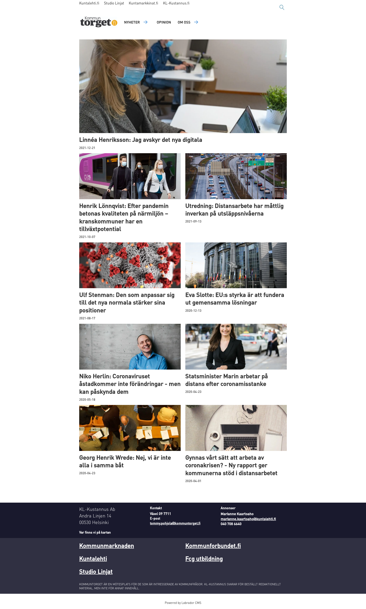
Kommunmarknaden (106, 545)
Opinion (164, 22)
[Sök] (281, 7)
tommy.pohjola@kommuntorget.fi (175, 523)
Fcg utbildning (204, 558)
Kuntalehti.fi (89, 3)
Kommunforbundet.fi (213, 545)
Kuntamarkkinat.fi (143, 3)
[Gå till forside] (98, 22)
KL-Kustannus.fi (176, 3)
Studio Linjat (114, 3)
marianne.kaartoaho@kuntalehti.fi (248, 518)
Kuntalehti (93, 558)
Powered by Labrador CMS (183, 603)
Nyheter (132, 22)
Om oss (184, 22)
